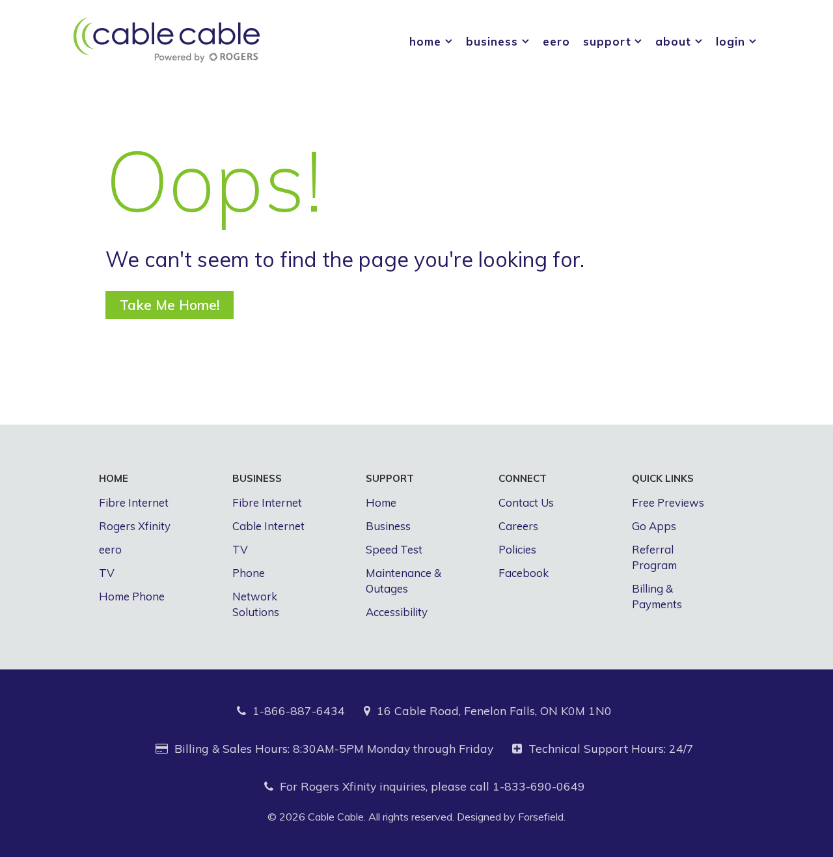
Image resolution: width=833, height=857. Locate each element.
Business (388, 526)
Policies (517, 549)
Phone (248, 573)
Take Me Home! (169, 304)
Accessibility (397, 612)
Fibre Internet (134, 502)
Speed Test (394, 549)
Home (381, 502)
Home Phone (132, 596)
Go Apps (654, 526)
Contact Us (526, 502)
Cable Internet (268, 526)
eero (110, 549)
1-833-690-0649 (539, 786)
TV (107, 573)
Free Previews (668, 502)
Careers (518, 526)
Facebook (523, 573)
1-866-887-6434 (299, 710)
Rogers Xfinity (135, 526)
